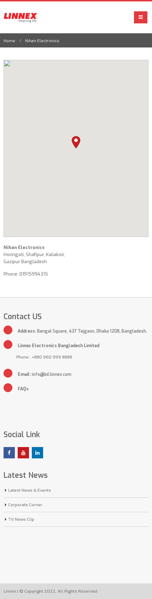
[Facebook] (9, 452)
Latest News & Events (29, 490)
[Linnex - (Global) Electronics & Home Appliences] (22, 17)
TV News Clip (21, 519)
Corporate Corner (25, 505)
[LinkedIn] (37, 452)
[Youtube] (23, 452)
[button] (76, 142)
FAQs (23, 389)
